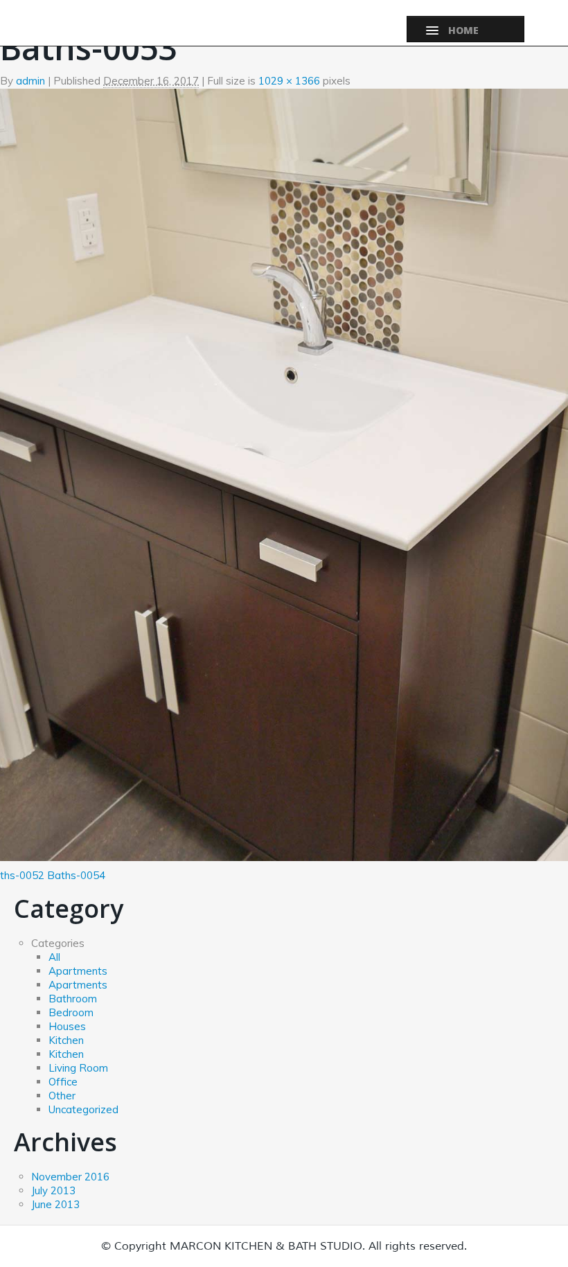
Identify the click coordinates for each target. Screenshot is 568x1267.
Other (62, 1095)
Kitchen (66, 1040)
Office (63, 1081)
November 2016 (70, 1176)
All (54, 957)
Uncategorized (83, 1109)
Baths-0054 (76, 875)
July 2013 (53, 1190)
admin (30, 80)
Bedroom (71, 1012)
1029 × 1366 (289, 80)
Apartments (77, 970)
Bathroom (72, 998)
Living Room (78, 1067)
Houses (67, 1026)
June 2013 (55, 1204)
